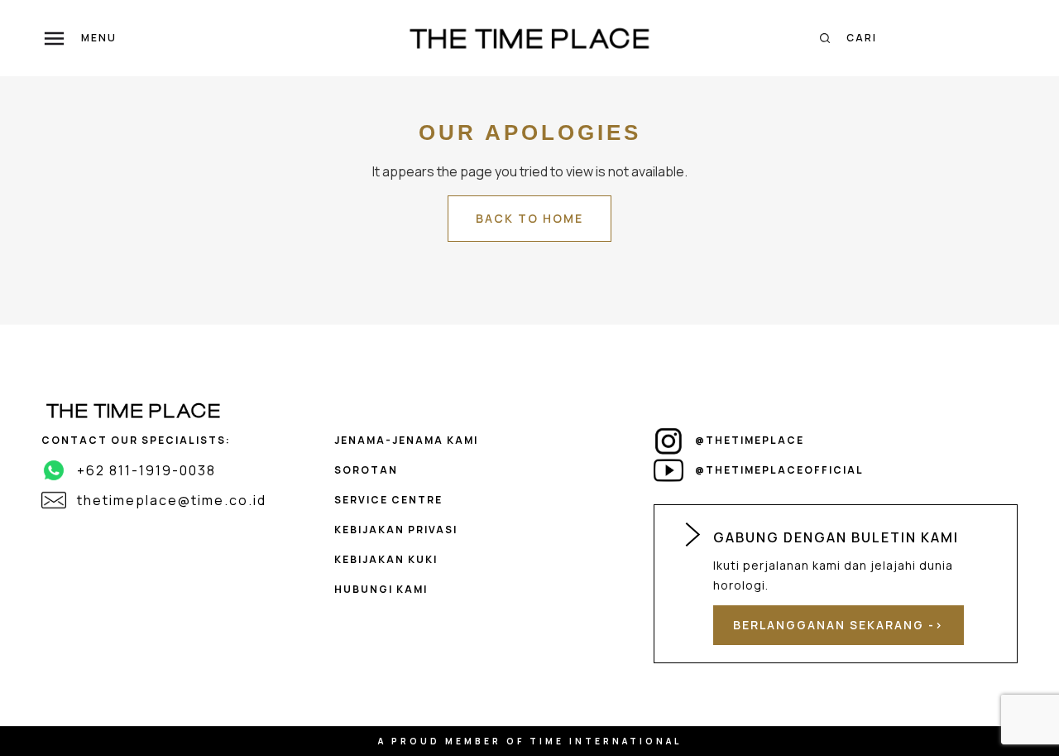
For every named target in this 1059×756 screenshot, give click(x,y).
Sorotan (366, 470)
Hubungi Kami (381, 589)
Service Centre (388, 500)
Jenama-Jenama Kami (406, 440)
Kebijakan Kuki (386, 559)
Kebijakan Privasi (396, 529)
